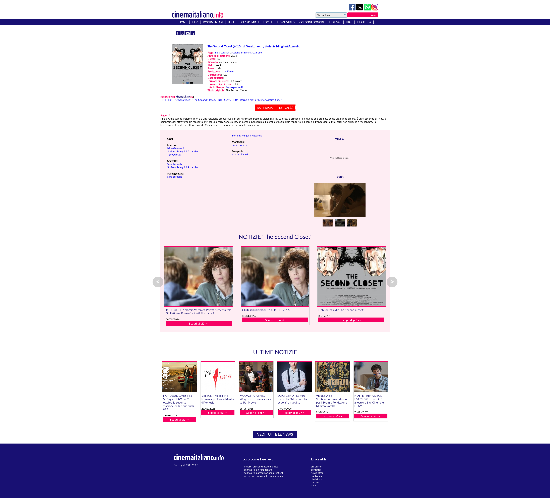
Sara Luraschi (222, 52)
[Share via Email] (188, 34)
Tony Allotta (174, 154)
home (183, 22)
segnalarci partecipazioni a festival (263, 472)
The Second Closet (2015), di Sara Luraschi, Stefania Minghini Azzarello (254, 46)
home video (286, 22)
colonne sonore (312, 22)
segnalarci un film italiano (258, 469)
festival (335, 22)
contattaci (316, 469)
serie (231, 22)
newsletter (317, 472)
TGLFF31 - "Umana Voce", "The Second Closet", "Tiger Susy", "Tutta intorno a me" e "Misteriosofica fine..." (222, 99)
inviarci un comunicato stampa (261, 466)
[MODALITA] (256, 376)
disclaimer (316, 479)
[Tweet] (360, 9)
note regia (265, 107)
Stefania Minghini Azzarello (246, 52)
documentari (213, 22)
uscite (268, 22)
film (195, 22)
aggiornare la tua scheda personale (264, 476)
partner (315, 482)
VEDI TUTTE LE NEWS (275, 434)
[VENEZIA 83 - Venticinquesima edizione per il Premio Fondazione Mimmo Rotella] (332, 376)
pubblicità (316, 476)
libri (349, 22)
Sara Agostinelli (234, 87)
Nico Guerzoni (175, 148)
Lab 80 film (228, 71)
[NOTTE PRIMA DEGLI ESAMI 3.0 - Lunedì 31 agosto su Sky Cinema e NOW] (371, 376)
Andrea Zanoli (240, 154)
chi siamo (316, 466)
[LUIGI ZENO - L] (294, 376)
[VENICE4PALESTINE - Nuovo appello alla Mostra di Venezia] (218, 376)
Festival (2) (285, 107)
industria (364, 22)
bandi (314, 485)
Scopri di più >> (199, 323)
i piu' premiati (249, 22)
